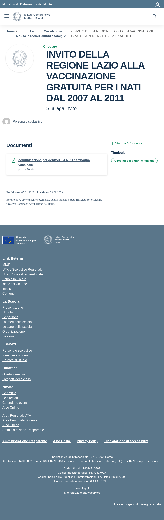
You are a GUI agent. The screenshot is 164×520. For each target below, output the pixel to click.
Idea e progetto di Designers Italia (138, 504)
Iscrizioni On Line (14, 284)
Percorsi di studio (14, 360)
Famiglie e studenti (15, 355)
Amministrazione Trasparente (23, 430)
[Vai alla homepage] (17, 16)
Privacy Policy (87, 441)
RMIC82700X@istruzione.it (60, 461)
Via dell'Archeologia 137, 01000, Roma (88, 456)
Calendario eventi (15, 402)
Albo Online (10, 407)
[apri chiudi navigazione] (6, 16)
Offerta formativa (14, 374)
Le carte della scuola (17, 326)
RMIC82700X (97, 472)
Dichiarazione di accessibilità (126, 441)
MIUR (6, 264)
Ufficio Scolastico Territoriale (22, 274)
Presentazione (12, 307)
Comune (8, 293)
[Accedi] (158, 4)
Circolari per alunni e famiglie (134, 160)
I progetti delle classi (16, 379)
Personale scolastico (17, 350)
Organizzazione (13, 331)
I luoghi (7, 312)
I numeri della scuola (17, 322)
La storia (8, 336)
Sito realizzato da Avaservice (82, 492)
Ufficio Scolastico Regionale (22, 269)
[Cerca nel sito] (154, 16)
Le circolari (10, 398)
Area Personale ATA (16, 415)
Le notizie (9, 393)
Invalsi (7, 288)
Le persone (10, 317)
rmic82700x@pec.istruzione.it (142, 461)
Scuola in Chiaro (14, 279)
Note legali (82, 488)
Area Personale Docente (19, 420)
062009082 (25, 461)
